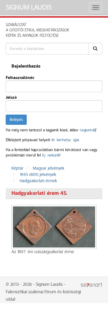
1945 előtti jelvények (38, 174)
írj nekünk (50, 155)
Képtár (17, 168)
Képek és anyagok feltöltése (32, 35)
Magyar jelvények (48, 168)
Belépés (16, 119)
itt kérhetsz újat (65, 140)
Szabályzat (16, 24)
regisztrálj (87, 130)
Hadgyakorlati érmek (38, 181)
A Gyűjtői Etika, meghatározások (37, 30)
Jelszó (11, 97)
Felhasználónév (20, 77)
